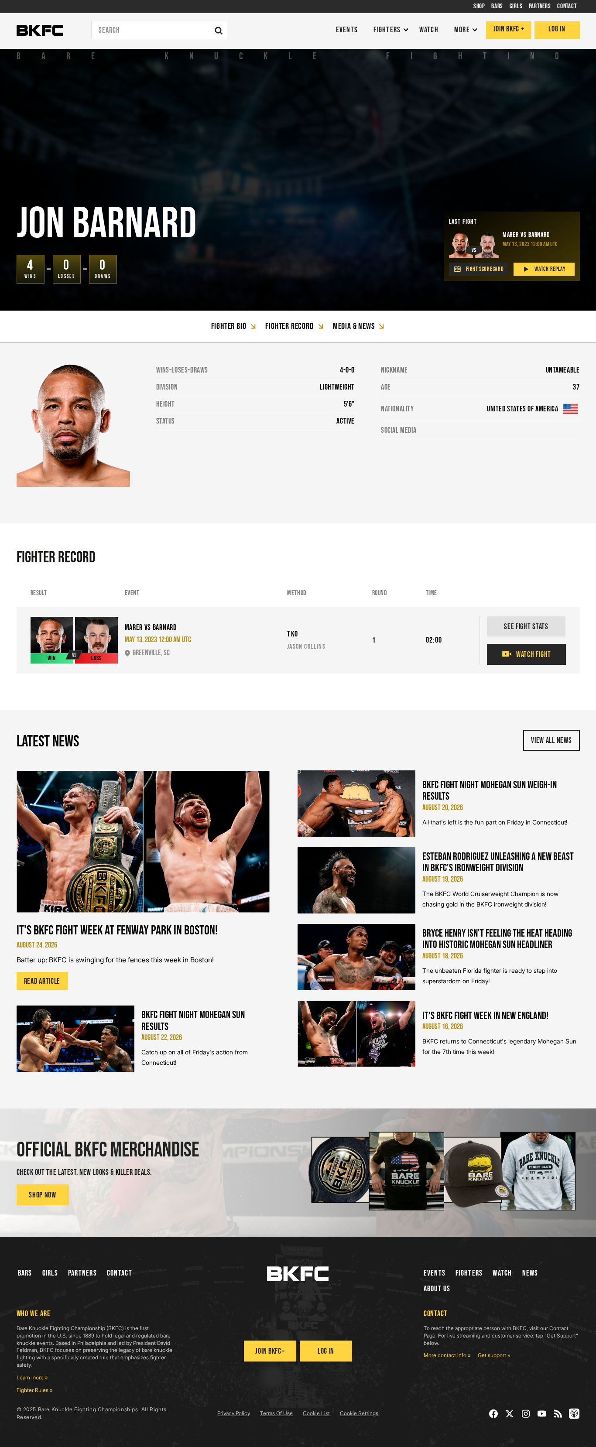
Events (435, 1273)
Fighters (469, 1273)
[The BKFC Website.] (298, 1273)
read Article (42, 981)
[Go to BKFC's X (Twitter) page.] (509, 1413)
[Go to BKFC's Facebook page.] (493, 1413)
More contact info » (447, 1355)
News (530, 1273)
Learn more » (32, 1377)
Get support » (494, 1355)
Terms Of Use (276, 1413)
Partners (82, 1273)
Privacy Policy (233, 1413)
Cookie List (316, 1413)
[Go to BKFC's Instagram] (526, 1413)
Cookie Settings (359, 1413)
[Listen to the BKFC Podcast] (574, 1413)
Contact (119, 1273)
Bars (25, 1273)
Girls (50, 1273)
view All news (551, 740)
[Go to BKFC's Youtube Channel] (542, 1413)
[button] (389, 30)
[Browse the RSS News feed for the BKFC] (558, 1413)
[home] (40, 30)
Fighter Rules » (35, 1390)
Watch (502, 1273)
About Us (437, 1288)
